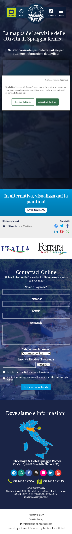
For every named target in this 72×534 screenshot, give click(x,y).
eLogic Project (21, 528)
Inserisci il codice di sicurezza (36, 359)
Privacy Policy (36, 515)
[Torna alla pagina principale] (4, 226)
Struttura (14, 226)
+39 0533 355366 (23, 481)
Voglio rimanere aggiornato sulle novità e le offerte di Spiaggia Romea (37, 378)
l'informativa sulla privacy (36, 372)
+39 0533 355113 (53, 481)
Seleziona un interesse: (36, 349)
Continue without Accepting (56, 80)
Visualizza (37, 210)
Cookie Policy (36, 519)
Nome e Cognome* (36, 286)
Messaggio (36, 322)
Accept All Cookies (47, 102)
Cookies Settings (23, 102)
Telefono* (36, 298)
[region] (36, 93)
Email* (36, 310)
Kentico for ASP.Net (54, 528)
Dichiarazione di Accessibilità (36, 524)
